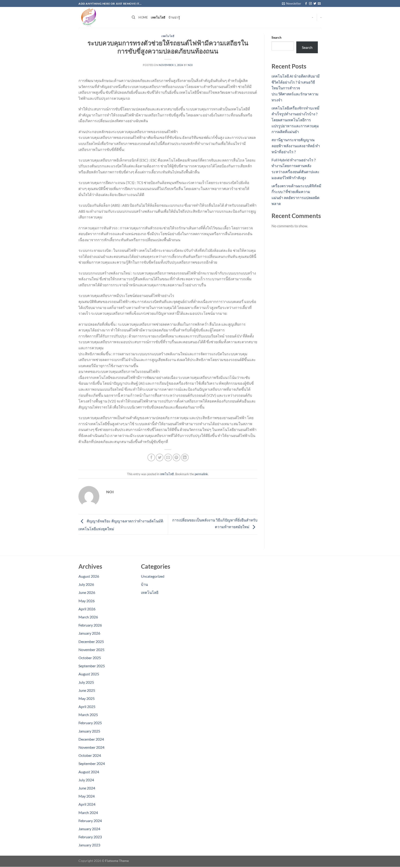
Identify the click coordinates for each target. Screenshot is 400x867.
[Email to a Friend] (168, 457)
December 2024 (91, 739)
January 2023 (89, 845)
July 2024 (86, 780)
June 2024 (86, 788)
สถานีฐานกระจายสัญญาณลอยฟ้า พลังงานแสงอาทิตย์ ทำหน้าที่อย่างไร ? (296, 145)
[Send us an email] (319, 3)
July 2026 (86, 584)
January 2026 (89, 633)
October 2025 (89, 657)
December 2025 (91, 641)
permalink (201, 474)
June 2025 (86, 690)
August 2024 (88, 772)
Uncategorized (152, 576)
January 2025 (89, 731)
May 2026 (86, 601)
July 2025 (86, 682)
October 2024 (89, 755)
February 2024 (90, 820)
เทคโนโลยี (158, 17)
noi (190, 64)
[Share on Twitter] (159, 457)
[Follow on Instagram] (310, 3)
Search (276, 37)
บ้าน (144, 584)
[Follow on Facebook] (306, 3)
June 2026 (86, 592)
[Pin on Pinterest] (176, 457)
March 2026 (88, 617)
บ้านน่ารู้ (174, 17)
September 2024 (91, 763)
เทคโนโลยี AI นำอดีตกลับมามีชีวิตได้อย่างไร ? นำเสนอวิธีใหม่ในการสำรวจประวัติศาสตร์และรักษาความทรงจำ (296, 88)
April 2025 (86, 706)
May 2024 (86, 796)
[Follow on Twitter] (314, 3)
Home (143, 17)
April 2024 (86, 804)
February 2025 (90, 722)
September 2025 (91, 666)
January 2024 (89, 828)
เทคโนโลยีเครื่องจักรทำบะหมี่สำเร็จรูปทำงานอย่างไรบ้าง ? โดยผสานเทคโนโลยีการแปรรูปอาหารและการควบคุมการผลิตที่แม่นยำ (295, 120)
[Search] (133, 17)
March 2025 (88, 714)
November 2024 (91, 747)
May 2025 (86, 698)
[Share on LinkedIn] (185, 457)
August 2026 (88, 576)
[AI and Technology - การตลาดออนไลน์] (101, 17)
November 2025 (91, 649)
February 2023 (90, 837)
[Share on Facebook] (151, 457)
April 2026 (86, 609)
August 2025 (88, 674)
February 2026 (90, 625)
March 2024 (88, 812)
